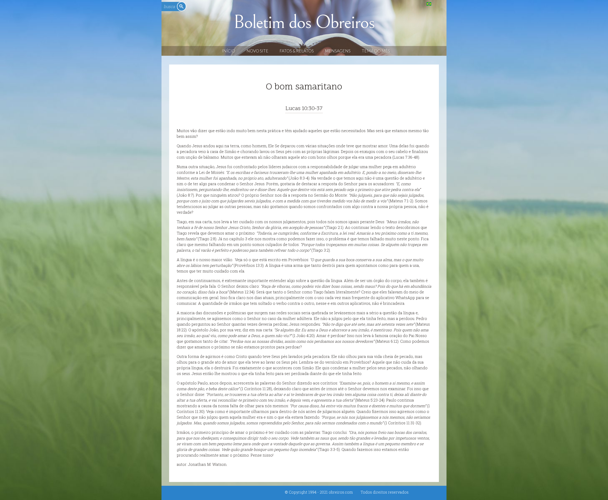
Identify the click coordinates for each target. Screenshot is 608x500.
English (439, 3)
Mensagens (338, 50)
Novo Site (257, 50)
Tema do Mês (376, 50)
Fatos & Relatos (297, 50)
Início (228, 50)
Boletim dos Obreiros (304, 22)
